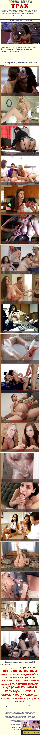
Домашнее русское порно (25, 49)
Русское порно (14, 51)
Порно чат (24, 15)
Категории (16, 15)
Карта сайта (17, 727)
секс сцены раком (23, 683)
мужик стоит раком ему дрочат (18, 693)
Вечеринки (9, 49)
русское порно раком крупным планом (18, 671)
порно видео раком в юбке (13, 668)
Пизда (4, 51)
